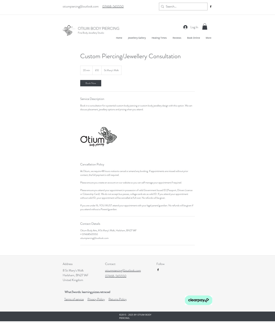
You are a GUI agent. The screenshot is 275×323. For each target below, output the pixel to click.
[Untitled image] (98, 136)
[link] (90, 83)
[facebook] (210, 6)
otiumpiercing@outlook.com (81, 6)
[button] (204, 26)
